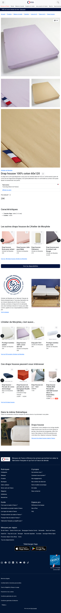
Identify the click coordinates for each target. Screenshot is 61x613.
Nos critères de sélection (38, 481)
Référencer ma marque (37, 505)
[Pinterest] (24, 562)
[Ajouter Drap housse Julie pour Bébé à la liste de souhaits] (26, 232)
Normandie (41, 530)
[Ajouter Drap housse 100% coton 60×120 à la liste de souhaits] (43, 173)
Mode (12, 6)
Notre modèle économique (38, 485)
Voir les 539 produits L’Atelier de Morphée (12, 354)
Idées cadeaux (5, 485)
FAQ (32, 511)
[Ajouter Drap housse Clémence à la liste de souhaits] (41, 232)
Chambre (26, 14)
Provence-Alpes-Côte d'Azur (9, 537)
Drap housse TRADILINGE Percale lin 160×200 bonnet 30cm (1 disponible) (52, 390)
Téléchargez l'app (30, 544)
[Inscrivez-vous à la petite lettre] (2, 562)
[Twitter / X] (17, 562)
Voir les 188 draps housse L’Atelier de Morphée (14, 259)
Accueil (3, 14)
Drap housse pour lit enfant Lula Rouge (52, 249)
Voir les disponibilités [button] (30, 266)
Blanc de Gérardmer (7, 390)
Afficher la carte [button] (6, 190)
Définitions (4, 494)
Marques (3, 475)
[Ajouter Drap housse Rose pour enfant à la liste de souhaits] (12, 232)
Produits (9, 14)
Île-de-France (5, 530)
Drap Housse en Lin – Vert (37, 386)
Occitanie (38, 533)
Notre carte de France (7, 488)
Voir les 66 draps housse (8, 402)
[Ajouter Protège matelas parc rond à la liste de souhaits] (56, 327)
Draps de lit (42, 14)
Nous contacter (35, 491)
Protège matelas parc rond (52, 344)
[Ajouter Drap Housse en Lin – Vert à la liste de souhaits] (41, 370)
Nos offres (34, 508)
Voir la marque (5, 312)
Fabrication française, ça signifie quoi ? (11, 521)
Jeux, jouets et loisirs (42, 6)
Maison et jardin (19, 6)
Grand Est (3, 533)
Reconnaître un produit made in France (11, 508)
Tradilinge (49, 396)
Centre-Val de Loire (15, 530)
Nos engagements (36, 478)
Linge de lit (34, 14)
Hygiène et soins (30, 6)
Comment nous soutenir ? (38, 475)
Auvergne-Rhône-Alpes (49, 533)
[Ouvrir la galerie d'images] (30, 47)
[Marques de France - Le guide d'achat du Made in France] (31, 2)
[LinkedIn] (13, 562)
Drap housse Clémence (35, 248)
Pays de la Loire (12, 533)
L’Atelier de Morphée (6, 170)
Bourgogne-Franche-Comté (29, 530)
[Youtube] (20, 562)
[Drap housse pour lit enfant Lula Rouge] (52, 238)
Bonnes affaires (5, 6)
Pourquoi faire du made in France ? (10, 517)
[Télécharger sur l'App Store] (22, 548)
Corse (19, 537)
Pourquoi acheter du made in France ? (11, 514)
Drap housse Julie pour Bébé (23, 248)
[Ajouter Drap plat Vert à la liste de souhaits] (41, 327)
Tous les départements (7, 540)
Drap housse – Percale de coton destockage (8, 387)
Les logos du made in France (9, 511)
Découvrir (22, 9)
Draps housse (51, 14)
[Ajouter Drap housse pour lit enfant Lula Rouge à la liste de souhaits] (56, 232)
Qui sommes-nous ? (36, 472)
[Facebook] (6, 562)
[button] (30, 591)
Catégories (4, 472)
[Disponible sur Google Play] (38, 548)
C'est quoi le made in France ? (9, 505)
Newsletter (4, 497)
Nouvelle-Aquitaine (29, 533)
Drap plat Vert (36, 343)
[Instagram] (9, 562)
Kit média (34, 488)
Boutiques (4, 481)
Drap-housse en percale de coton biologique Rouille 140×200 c (23, 388)
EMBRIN (33, 388)
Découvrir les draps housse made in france (43, 438)
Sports (51, 6)
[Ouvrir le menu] (3, 2)
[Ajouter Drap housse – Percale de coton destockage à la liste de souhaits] (12, 370)
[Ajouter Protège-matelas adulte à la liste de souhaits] (12, 327)
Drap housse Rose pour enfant (8, 248)
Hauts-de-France (50, 530)
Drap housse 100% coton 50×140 (21, 345)
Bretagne (20, 533)
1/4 (56, 20)
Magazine (3, 491)
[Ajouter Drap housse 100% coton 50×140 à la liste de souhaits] (26, 327)
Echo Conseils (34, 608)
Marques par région (9, 528)
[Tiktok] (28, 562)
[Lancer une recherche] (58, 2)
